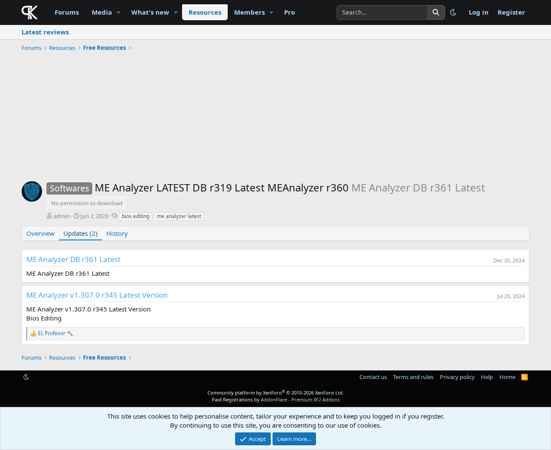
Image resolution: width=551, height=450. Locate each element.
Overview (40, 233)
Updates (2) (80, 233)
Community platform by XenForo (275, 392)
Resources (205, 12)
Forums (67, 12)
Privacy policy (457, 377)
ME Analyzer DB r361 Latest (73, 259)
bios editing (135, 216)
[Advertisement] (275, 119)
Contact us (373, 377)
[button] (119, 12)
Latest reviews (45, 32)
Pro (289, 12)
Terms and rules (413, 377)
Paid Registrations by (276, 399)
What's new (150, 12)
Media (102, 12)
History (117, 233)
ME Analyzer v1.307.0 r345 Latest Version (97, 295)
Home (507, 377)
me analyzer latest (179, 216)
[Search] (436, 12)
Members (249, 12)
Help (487, 377)
